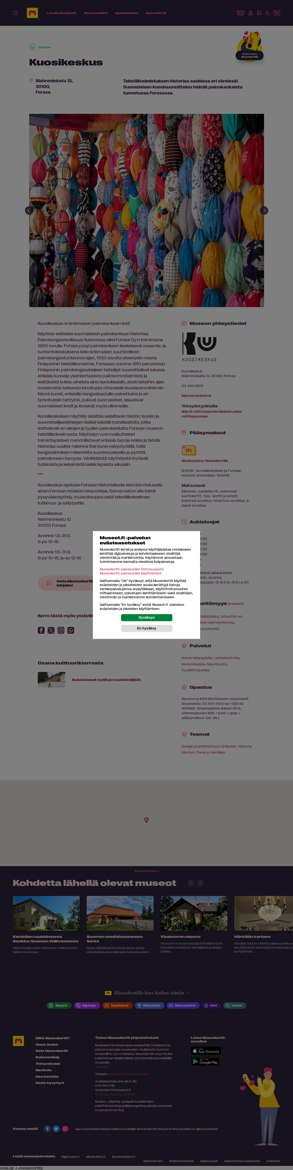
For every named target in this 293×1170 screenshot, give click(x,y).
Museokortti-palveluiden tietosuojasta (132, 569)
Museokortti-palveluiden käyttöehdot (131, 573)
